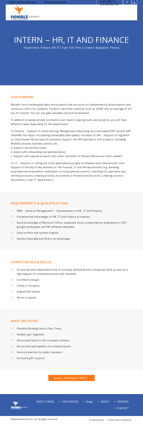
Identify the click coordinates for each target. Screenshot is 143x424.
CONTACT (123, 408)
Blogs (89, 401)
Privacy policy (97, 419)
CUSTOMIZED (70, 401)
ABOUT (105, 401)
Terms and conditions (119, 419)
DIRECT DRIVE (45, 401)
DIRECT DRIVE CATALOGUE (22, 2)
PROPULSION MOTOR (55, 2)
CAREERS (123, 401)
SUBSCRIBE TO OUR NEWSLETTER (109, 3)
